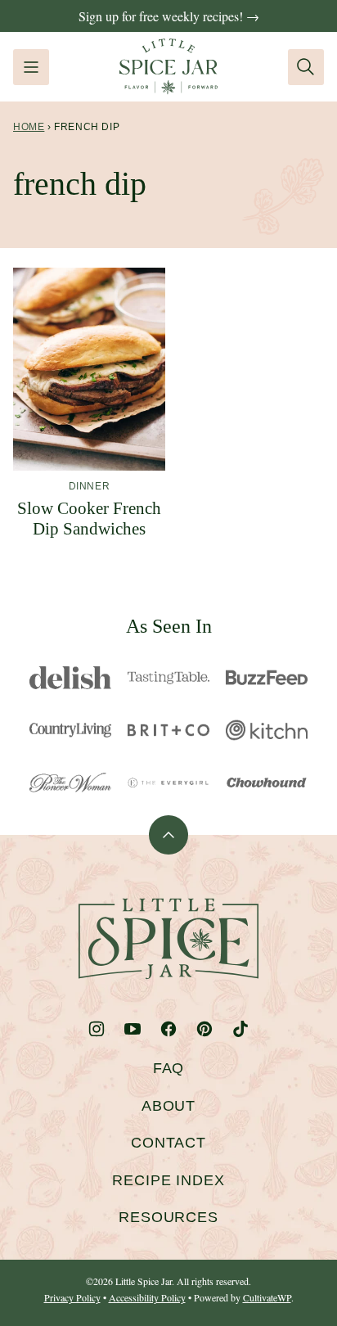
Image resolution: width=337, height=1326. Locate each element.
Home (28, 127)
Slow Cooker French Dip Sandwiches (89, 518)
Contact (168, 1142)
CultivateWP (267, 1297)
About (169, 1106)
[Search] (306, 67)
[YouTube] (133, 1029)
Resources (168, 1217)
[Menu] (31, 67)
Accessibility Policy (147, 1297)
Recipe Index (168, 1180)
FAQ (169, 1068)
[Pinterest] (204, 1029)
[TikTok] (240, 1029)
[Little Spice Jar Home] (168, 66)
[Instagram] (97, 1029)
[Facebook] (168, 1029)
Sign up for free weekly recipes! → (169, 16)
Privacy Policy (72, 1297)
